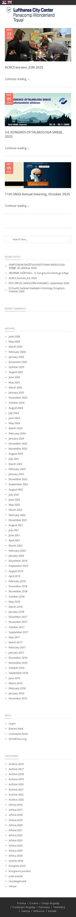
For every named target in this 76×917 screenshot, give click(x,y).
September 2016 (18, 673)
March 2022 (15, 509)
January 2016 (16, 693)
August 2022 (16, 489)
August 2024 (16, 408)
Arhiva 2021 (15, 830)
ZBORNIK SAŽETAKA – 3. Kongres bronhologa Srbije (39, 273)
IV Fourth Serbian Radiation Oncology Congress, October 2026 (37, 290)
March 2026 (15, 346)
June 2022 (14, 499)
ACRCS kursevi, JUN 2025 (24, 67)
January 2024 (16, 438)
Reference (38, 911)
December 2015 (18, 698)
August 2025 (16, 372)
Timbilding (59, 907)
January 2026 (16, 357)
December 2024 (18, 397)
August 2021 (16, 525)
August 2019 (16, 571)
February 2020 (17, 550)
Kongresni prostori (20, 871)
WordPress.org (18, 739)
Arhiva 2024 (15, 845)
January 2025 (16, 392)
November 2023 (18, 448)
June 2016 (14, 678)
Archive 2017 (16, 769)
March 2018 (15, 606)
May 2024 (14, 423)
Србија (4, 2)
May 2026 (14, 341)
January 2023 (16, 474)
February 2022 (17, 515)
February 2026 (17, 352)
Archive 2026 (16, 799)
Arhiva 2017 (15, 809)
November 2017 (18, 622)
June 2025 (14, 377)
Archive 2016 (16, 764)
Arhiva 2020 (15, 825)
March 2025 (15, 387)
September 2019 (18, 566)
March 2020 (15, 545)
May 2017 (14, 637)
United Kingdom (9, 2)
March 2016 (15, 683)
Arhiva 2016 (15, 804)
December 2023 (18, 443)
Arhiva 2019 (15, 820)
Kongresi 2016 (17, 866)
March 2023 (15, 464)
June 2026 (14, 336)
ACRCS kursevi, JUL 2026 (23, 278)
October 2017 (16, 627)
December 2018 (18, 586)
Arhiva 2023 (15, 840)
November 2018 (18, 591)
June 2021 (14, 535)
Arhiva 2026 (15, 855)
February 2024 (17, 433)
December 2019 (18, 560)
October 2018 (16, 596)
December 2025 (18, 362)
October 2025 (16, 367)
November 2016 (18, 662)
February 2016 (17, 688)
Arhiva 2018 (15, 815)
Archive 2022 (16, 794)
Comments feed (18, 734)
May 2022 (14, 504)
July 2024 (14, 413)
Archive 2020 (16, 784)
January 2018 (16, 611)
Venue (13, 886)
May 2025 (14, 382)
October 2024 (16, 402)
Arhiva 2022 (15, 835)
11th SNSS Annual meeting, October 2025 (37, 194)
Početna (21, 903)
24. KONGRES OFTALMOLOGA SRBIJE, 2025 (34, 134)
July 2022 (14, 494)
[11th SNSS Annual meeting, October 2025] (38, 175)
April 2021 (14, 540)
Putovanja (44, 907)
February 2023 (17, 469)
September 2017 (18, 632)
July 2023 (14, 458)
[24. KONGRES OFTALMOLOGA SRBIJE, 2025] (38, 109)
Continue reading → (17, 79)
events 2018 (16, 860)
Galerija (25, 911)
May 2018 (14, 601)
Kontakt (52, 911)
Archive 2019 (16, 779)
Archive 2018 (16, 774)
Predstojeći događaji (23, 907)
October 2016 (16, 668)
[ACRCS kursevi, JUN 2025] (38, 44)
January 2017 (16, 652)
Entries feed (16, 728)
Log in (12, 723)
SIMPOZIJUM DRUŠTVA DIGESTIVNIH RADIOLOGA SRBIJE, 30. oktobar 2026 (37, 266)
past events (16, 876)
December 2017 (18, 617)
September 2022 (18, 484)
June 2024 (14, 418)
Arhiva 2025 (15, 850)
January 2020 (16, 555)
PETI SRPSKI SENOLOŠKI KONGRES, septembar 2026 (39, 283)
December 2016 (18, 657)
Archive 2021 (16, 789)
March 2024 (15, 428)
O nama (33, 903)
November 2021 (18, 520)
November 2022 (18, 479)
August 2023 (16, 453)
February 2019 (17, 581)
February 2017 (17, 647)
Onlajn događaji (50, 903)
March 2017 (15, 642)
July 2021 (14, 530)
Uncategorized (17, 881)
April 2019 (14, 576)
